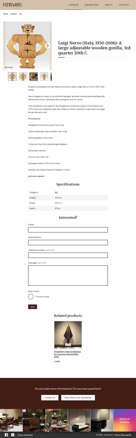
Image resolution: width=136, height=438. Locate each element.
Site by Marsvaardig (123, 435)
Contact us (49, 397)
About (109, 4)
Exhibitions (92, 4)
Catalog (73, 4)
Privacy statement (25, 435)
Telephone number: (41, 250)
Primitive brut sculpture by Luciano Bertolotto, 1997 (67, 354)
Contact (124, 4)
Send (32, 306)
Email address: (34, 237)
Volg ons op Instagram (125, 420)
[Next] (47, 46)
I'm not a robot (42, 296)
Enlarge (10, 67)
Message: (37, 262)
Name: (31, 224)
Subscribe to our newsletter (78, 397)
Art (56, 192)
